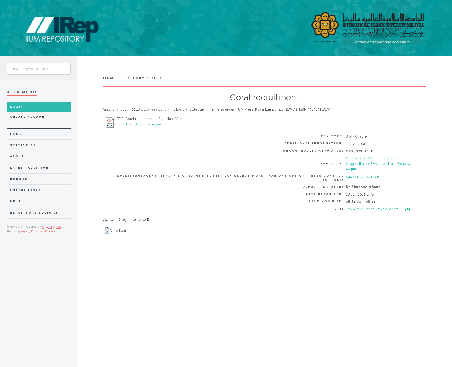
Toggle (86, 67)
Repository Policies (34, 212)
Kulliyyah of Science (362, 176)
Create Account (29, 116)
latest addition (29, 167)
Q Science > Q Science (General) (372, 158)
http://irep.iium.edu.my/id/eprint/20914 (378, 209)
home (16, 134)
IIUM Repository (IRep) (132, 78)
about (17, 156)
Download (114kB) (131, 124)
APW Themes (51, 226)
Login (17, 106)
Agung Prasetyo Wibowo (38, 231)
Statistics (23, 145)
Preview (155, 124)
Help (15, 201)
